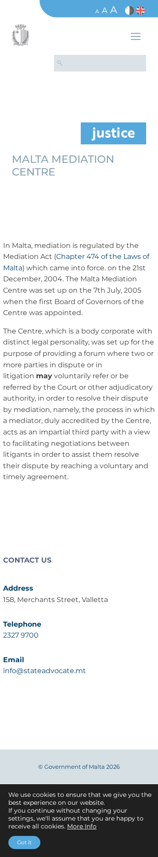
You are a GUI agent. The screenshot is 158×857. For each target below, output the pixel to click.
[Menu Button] (135, 38)
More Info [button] (82, 826)
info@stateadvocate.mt (44, 671)
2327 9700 (21, 635)
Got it (24, 842)
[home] (113, 133)
